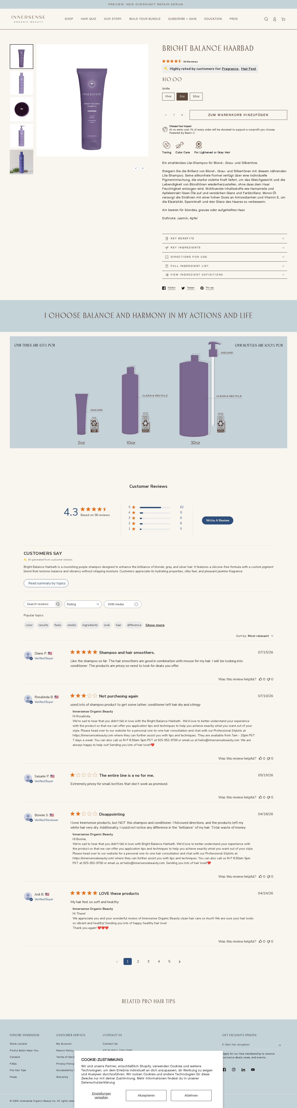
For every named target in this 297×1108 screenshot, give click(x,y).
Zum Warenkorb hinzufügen (238, 115)
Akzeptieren (146, 1095)
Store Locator (18, 1044)
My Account (64, 1044)
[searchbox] (39, 604)
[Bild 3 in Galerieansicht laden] (21, 109)
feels (57, 625)
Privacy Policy (65, 1064)
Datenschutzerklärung (98, 1082)
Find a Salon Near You (24, 1050)
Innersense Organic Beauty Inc (38, 1101)
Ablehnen (191, 1095)
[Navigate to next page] (180, 961)
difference (134, 625)
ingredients (90, 625)
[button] (266, 19)
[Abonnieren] (280, 1044)
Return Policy (65, 1050)
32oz (196, 96)
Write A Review (217, 520)
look (107, 625)
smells (71, 625)
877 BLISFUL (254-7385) (117, 1050)
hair (118, 625)
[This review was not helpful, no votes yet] (268, 679)
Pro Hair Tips (18, 1070)
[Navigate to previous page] (117, 961)
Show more (155, 625)
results (43, 625)
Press (13, 1077)
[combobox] (83, 604)
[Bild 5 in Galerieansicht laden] (21, 162)
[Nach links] (136, 168)
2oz (182, 96)
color (29, 625)
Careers (15, 1057)
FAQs (13, 1064)
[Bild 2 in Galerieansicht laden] (21, 83)
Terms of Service (67, 1057)
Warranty (62, 1077)
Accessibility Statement (71, 1070)
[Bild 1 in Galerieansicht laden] (21, 56)
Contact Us (110, 1044)
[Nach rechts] (143, 168)
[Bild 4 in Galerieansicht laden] (21, 136)
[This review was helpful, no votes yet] (260, 679)
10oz (168, 96)
